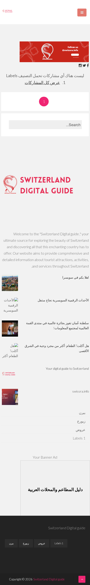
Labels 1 (79, 438)
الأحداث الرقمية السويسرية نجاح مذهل (63, 300)
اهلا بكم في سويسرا (75, 277)
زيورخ (81, 421)
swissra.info (80, 391)
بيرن (82, 412)
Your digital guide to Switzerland (67, 368)
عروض (80, 430)
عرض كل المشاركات (42, 82)
